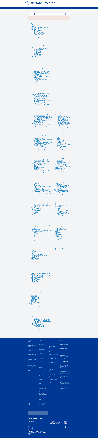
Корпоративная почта (41, 341)
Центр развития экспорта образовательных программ (42, 134)
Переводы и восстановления (61, 143)
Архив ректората (36, 212)
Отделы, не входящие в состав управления (39, 163)
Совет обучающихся (35, 244)
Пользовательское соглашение (63, 210)
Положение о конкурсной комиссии (39, 216)
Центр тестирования (37, 133)
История (33, 26)
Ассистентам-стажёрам (60, 140)
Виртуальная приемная (34, 248)
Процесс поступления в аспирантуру (64, 117)
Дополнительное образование (35, 307)
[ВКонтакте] (64, 424)
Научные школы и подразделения (60, 149)
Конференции (34, 289)
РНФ (57, 178)
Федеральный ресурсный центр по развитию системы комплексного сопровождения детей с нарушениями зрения (42, 130)
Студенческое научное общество (32, 365)
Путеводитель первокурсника (53, 341)
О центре (58, 207)
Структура (34, 251)
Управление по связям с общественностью (41, 68)
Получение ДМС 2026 (37, 238)
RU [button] (71, 1)
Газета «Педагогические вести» (60, 237)
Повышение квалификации (36, 324)
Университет (31, 22)
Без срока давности (35, 260)
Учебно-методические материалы (37, 330)
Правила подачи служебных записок (40, 223)
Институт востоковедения (38, 30)
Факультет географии (37, 51)
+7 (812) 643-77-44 (52, 426)
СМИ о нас (57, 246)
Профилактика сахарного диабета (43, 350)
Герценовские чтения (35, 297)
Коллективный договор (42, 344)
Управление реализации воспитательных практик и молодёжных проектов (52, 344)
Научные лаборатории (35, 94)
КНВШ (58, 177)
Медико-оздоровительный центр (39, 136)
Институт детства (37, 31)
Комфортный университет (35, 268)
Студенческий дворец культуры (39, 182)
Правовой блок (36, 240)
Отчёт (35, 235)
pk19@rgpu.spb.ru (30, 429)
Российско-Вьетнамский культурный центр (41, 160)
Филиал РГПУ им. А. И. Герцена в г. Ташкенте (41, 82)
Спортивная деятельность (35, 262)
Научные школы (59, 150)
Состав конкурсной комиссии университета (41, 217)
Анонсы (35, 234)
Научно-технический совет (59, 172)
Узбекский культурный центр (38, 137)
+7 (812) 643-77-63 (30, 433)
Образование (31, 303)
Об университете (33, 23)
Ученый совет (34, 214)
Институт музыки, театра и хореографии (37, 277)
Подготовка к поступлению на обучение (63, 225)
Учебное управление (37, 78)
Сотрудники (36, 236)
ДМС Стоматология (37, 239)
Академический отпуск (52, 369)
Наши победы (59, 245)
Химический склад (37, 183)
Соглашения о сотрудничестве (37, 315)
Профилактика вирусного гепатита (43, 349)
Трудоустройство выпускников (53, 378)
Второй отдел (36, 166)
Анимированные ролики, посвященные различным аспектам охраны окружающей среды (44, 364)
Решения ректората (37, 211)
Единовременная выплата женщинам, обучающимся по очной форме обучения (54, 367)
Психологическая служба (42, 358)
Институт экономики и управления (39, 46)
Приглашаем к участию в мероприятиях (63, 185)
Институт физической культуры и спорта (37, 279)
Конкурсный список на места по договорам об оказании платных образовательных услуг (63, 135)
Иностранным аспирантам (61, 141)
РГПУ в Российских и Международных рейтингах (40, 27)
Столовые (35, 184)
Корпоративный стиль (58, 247)
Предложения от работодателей (37, 323)
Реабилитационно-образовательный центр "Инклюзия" (42, 143)
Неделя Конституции (35, 259)
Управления (34, 56)
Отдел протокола (36, 168)
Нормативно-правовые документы (62, 146)
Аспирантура (57, 114)
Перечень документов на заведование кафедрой (42, 224)
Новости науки (59, 184)
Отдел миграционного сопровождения (65, 373)
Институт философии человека (39, 44)
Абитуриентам (31, 21)
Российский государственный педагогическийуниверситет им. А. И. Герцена (46, 3)
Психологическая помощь (52, 351)
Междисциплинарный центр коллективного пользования (43, 142)
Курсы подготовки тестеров (61, 217)
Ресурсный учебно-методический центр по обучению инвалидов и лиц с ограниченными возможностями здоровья (42, 127)
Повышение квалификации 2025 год (39, 326)
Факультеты (34, 47)
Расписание (50, 350)
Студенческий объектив (36, 290)
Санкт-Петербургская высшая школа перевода (41, 178)
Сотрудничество (61, 209)
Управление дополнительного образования (41, 60)
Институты (34, 29)
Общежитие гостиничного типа (39, 185)
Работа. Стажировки (52, 362)
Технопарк (35, 200)
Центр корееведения (37, 141)
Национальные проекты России (60, 182)
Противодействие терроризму (42, 371)
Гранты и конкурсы (30, 370)
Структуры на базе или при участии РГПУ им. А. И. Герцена (41, 191)
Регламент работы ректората (38, 210)
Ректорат (33, 209)
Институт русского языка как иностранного (41, 42)
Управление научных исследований (39, 64)
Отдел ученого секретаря (38, 164)
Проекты (32, 267)
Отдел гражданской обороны (38, 169)
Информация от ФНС (41, 353)
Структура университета (35, 28)
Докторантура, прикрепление (60, 147)
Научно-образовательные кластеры (61, 164)
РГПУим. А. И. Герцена (34, 404)
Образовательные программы (35, 304)
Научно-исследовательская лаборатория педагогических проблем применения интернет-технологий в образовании (41, 110)
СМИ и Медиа (56, 235)
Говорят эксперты (58, 249)
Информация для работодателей (53, 379)
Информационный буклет (62, 116)
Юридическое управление (38, 75)
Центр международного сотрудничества (40, 148)
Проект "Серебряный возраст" (42, 370)
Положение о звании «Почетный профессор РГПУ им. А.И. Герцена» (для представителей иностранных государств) (42, 226)
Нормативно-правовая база (36, 328)
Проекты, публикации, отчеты (60, 168)
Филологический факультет (38, 54)
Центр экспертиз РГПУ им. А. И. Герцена (40, 147)
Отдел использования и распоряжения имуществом (42, 172)
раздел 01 (35, 228)
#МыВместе (34, 261)
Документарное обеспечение (37, 254)
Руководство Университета (36, 208)
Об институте (34, 285)
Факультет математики (37, 52)
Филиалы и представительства (37, 81)
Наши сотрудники (35, 314)
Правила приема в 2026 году (62, 137)
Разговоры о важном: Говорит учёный (61, 248)
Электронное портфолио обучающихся (54, 355)
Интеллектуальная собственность (60, 169)
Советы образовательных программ (36, 305)
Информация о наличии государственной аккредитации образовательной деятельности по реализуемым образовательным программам (40, 335)
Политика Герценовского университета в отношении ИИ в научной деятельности (33, 361)
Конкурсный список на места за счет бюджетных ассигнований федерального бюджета (63, 133)
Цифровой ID (40, 367)
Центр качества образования (38, 156)
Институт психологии (34, 281)
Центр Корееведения (58, 201)
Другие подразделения (36, 177)
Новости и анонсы (57, 230)
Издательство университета (38, 181)
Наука (55, 109)
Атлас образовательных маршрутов (36, 306)
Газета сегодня (59, 244)
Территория (34, 25)
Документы (50, 382)
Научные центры (59, 154)
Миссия (33, 24)
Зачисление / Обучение (60, 228)
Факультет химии (36, 53)
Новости (35, 232)
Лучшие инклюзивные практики (37, 316)
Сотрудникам (36, 233)
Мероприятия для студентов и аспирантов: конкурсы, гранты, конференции (62, 187)
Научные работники (60, 161)
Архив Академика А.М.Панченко (39, 202)
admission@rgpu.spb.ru (31, 434)
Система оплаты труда (41, 345)
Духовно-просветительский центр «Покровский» (41, 135)
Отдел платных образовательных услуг (40, 167)
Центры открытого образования (39, 146)
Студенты (35, 237)
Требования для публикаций (61, 240)
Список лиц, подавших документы (63, 126)
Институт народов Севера (35, 278)
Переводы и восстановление (61, 229)
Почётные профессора (34, 246)
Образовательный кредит (52, 358)
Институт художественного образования (40, 45)
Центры (33, 123)
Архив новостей (36, 313)
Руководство (33, 207)
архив (35, 213)
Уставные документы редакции (62, 238)
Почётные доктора (34, 245)
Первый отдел (36, 165)
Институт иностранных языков (39, 32)
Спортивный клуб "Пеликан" (38, 188)
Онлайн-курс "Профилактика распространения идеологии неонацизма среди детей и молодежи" (43, 360)
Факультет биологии (37, 50)
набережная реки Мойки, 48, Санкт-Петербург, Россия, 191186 (36, 409)
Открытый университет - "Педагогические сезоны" (42, 201)
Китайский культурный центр (38, 138)
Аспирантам (59, 138)
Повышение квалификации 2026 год (39, 325)
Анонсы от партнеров (58, 234)
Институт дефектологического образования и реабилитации (40, 275)
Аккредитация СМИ (58, 236)
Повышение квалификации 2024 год (39, 327)
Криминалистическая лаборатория (39, 122)
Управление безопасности (38, 65)
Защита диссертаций (58, 148)
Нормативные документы (63, 348)
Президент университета (36, 229)
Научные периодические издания (60, 165)
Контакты (32, 247)
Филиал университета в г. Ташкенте (61, 222)
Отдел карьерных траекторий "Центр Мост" (41, 159)
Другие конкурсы (59, 179)
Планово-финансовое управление (39, 57)
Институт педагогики (34, 280)
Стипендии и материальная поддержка (54, 347)
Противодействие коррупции (69, 5)
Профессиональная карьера (36, 329)
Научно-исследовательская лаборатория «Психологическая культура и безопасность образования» (41, 96)
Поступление (62, 349)
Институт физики (36, 43)
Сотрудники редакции (60, 239)
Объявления (59, 139)
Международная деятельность (59, 189)
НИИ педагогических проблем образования (41, 88)
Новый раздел (36, 215)
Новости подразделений (59, 232)
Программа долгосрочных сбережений (43, 366)
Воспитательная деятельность (36, 258)
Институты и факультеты (33, 269)
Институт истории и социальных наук (40, 37)
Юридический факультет (38, 55)
